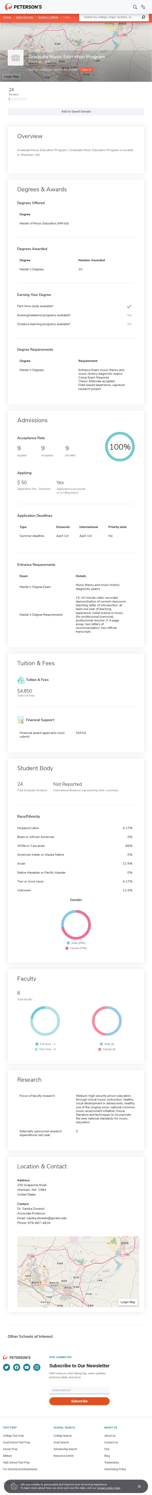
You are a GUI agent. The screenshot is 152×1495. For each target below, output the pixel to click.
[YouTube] (26, 1367)
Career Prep (10, 1449)
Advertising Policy (115, 1469)
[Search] (135, 7)
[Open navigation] (143, 7)
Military (7, 1455)
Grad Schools (24, 17)
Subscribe (79, 1401)
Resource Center (64, 1455)
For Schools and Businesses (20, 1469)
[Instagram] (36, 1367)
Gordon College (48, 17)
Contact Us (111, 1442)
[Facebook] (16, 1367)
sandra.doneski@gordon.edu (47, 1218)
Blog (107, 1455)
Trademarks (111, 1462)
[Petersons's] (23, 7)
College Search (63, 1435)
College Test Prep (13, 1435)
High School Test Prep (16, 1462)
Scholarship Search (65, 1449)
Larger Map (11, 76)
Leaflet (105, 24)
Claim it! (86, 70)
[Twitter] (6, 1367)
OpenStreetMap (125, 24)
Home (7, 17)
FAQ (106, 1449)
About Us (110, 1435)
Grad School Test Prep (16, 1442)
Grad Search (61, 1442)
